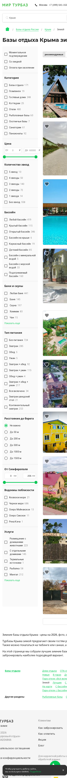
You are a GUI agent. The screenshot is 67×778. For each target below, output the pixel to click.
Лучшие (57, 682)
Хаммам (16, 311)
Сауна (16, 305)
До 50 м (14, 432)
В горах (57, 674)
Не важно (15, 425)
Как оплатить (46, 733)
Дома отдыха (49, 670)
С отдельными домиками (18, 552)
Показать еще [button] (12, 323)
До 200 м (15, 438)
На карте (47, 686)
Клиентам (44, 720)
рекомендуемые (54, 54)
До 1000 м (15, 451)
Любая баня (19, 293)
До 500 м (15, 445)
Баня (15, 299)
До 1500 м (15, 458)
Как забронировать (50, 727)
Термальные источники (17, 561)
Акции (42, 739)
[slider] (4, 157)
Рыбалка (16, 568)
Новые (46, 674)
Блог (41, 745)
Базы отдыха (12, 670)
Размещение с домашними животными (19, 542)
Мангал (16, 574)
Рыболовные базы (52, 696)
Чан (14, 317)
